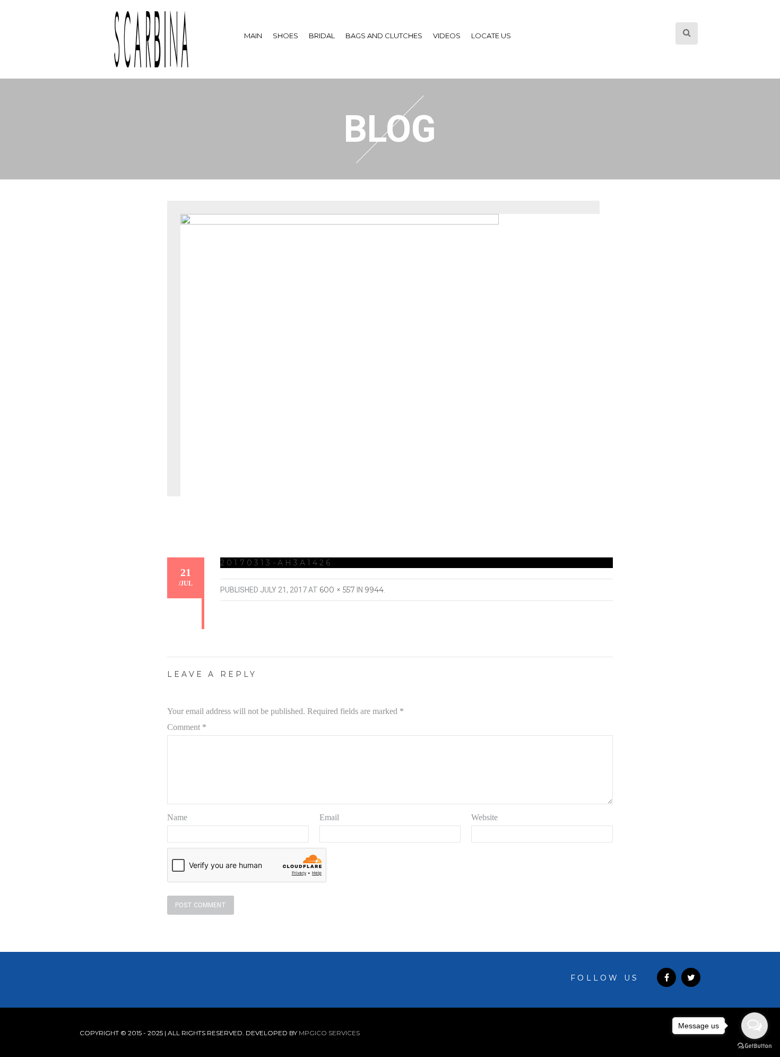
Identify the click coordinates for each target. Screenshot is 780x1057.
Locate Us (491, 35)
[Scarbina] (151, 39)
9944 (374, 590)
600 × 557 (337, 590)
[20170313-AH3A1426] (339, 361)
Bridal (322, 35)
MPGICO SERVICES (329, 1033)
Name (177, 817)
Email (329, 817)
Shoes (285, 35)
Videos (447, 35)
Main (253, 35)
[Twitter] (690, 977)
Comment (186, 727)
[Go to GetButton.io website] (755, 1046)
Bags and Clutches (383, 35)
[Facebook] (666, 977)
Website (484, 817)
